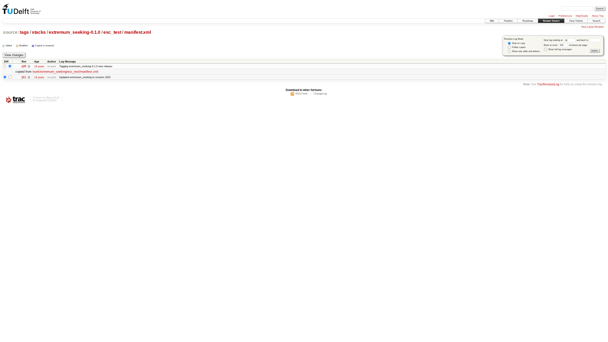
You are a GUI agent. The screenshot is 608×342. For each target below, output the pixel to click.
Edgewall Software (46, 100)
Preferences (565, 15)
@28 (24, 66)
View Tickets (576, 20)
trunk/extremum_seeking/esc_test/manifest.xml (65, 71)
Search (596, 20)
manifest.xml (137, 32)
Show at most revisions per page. (566, 45)
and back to (583, 40)
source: (11, 32)
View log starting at (553, 40)
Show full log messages (560, 49)
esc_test (112, 32)
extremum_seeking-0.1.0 (74, 32)
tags (24, 32)
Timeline (508, 20)
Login (552, 15)
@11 (24, 77)
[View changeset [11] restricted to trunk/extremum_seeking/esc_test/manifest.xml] (29, 77)
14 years (39, 66)
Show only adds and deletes (525, 51)
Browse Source (551, 20)
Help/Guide (582, 15)
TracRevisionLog (548, 84)
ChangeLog (320, 93)
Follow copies (518, 47)
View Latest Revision (592, 26)
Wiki (492, 20)
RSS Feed (301, 93)
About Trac (598, 15)
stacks (39, 32)
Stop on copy (518, 43)
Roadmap (527, 20)
